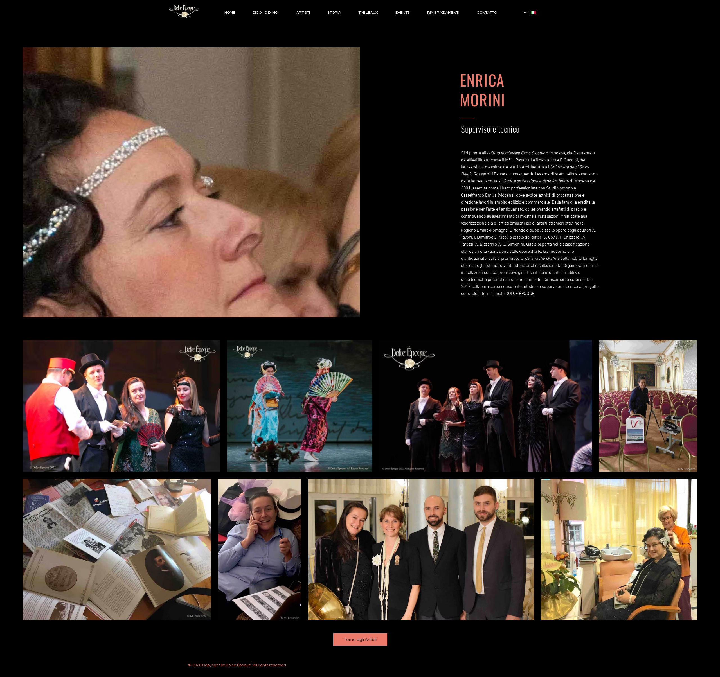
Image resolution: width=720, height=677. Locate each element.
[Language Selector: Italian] (530, 12)
